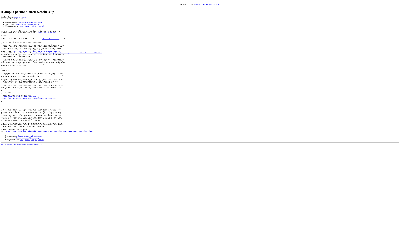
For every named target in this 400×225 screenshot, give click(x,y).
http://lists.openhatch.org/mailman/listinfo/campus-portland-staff (29, 98)
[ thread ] (27, 26)
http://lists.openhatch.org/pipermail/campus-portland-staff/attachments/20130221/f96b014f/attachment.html (49, 131)
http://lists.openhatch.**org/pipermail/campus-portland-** (36, 51)
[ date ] (21, 26)
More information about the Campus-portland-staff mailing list (21, 144)
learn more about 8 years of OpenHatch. (207, 4)
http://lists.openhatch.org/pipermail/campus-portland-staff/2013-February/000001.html (67, 53)
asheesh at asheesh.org (51, 39)
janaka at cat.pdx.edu (47, 32)
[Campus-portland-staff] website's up (30, 22)
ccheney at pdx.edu (19, 17)
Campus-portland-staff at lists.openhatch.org (20, 97)
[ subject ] (34, 26)
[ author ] (41, 26)
